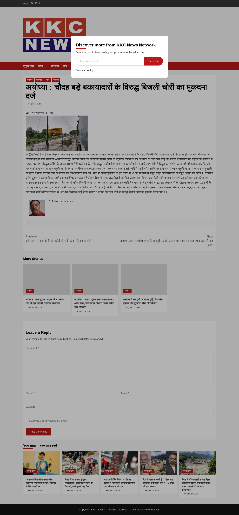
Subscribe (153, 61)
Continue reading (84, 70)
